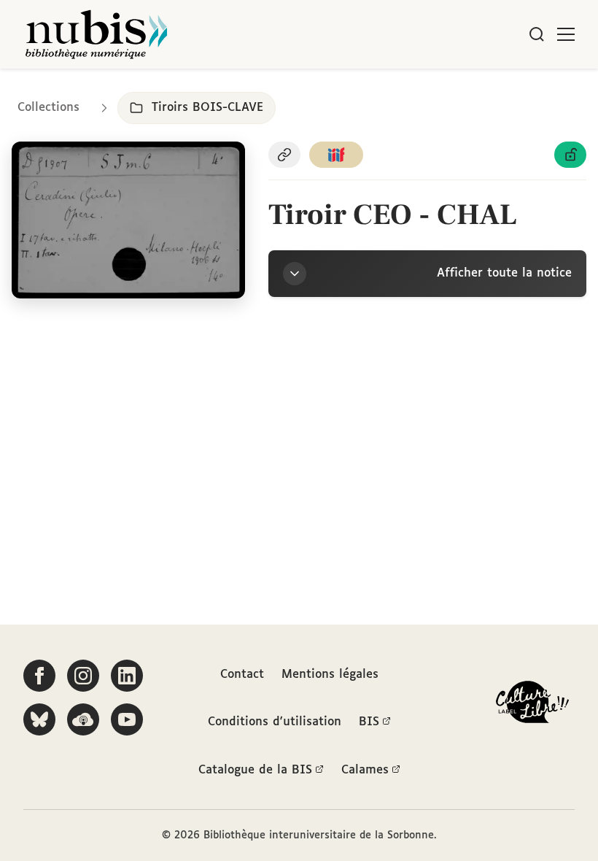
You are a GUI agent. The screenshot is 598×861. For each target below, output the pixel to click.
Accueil (525, 89)
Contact (242, 674)
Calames (365, 770)
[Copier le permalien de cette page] (284, 155)
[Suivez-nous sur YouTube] (127, 719)
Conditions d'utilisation (274, 722)
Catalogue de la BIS (255, 770)
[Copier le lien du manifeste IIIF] (336, 155)
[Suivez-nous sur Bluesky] (39, 719)
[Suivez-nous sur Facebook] (39, 676)
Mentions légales (329, 674)
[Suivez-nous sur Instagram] (83, 676)
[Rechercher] (536, 34)
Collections (48, 107)
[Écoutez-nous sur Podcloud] (83, 719)
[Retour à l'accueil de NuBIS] (96, 34)
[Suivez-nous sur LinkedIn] (127, 676)
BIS (369, 722)
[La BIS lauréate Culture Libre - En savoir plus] (532, 705)
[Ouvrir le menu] (566, 34)
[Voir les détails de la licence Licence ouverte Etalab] (570, 155)
